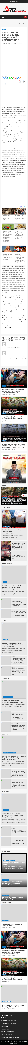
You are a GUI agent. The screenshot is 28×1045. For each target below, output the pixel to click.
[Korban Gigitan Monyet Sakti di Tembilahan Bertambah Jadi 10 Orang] (14, 690)
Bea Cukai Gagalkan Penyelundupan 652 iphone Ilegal (18, 557)
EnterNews (24, 1041)
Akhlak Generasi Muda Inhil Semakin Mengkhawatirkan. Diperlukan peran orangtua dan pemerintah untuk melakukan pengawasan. (8, 324)
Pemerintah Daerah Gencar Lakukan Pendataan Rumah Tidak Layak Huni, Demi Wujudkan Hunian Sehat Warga (18, 774)
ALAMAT (3, 1018)
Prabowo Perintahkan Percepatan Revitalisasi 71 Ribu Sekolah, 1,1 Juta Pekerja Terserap (12, 815)
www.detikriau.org (15, 107)
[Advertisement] (14, 60)
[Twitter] (5, 78)
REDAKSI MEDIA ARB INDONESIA (10, 1037)
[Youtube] (14, 78)
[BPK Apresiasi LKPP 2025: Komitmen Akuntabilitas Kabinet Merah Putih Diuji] (6, 841)
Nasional (6, 810)
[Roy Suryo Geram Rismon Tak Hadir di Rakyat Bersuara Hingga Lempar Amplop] (6, 831)
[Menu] (2, 17)
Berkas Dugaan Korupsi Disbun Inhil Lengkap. (21, 318)
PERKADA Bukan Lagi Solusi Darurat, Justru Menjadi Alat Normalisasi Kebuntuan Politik (12, 883)
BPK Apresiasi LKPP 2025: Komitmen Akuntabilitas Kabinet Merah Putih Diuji (17, 842)
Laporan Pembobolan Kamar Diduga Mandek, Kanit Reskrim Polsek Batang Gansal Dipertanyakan (12, 644)
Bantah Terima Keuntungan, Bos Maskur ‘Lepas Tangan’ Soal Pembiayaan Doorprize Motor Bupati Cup (13, 391)
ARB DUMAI (14, 1008)
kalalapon (10, 343)
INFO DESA (13, 752)
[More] (20, 78)
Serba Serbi (11, 860)
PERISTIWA (10, 696)
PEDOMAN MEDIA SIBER (7, 1032)
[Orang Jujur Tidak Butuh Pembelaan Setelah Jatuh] (14, 496)
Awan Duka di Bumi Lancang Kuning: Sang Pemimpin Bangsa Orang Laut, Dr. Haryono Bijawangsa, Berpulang (18, 546)
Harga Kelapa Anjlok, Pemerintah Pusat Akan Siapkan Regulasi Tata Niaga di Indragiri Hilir (13, 418)
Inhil (4, 29)
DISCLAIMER (4, 1026)
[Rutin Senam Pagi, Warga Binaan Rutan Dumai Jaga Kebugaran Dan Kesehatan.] (14, 994)
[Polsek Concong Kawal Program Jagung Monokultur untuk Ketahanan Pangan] (6, 784)
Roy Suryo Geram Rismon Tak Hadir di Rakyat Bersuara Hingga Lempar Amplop (18, 831)
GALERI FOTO (6, 752)
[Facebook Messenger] (18, 78)
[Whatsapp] (10, 78)
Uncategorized (6, 1001)
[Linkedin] (7, 78)
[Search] (23, 16)
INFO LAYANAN (5, 1029)
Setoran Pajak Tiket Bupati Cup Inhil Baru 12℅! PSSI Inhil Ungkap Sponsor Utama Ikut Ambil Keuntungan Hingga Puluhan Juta (14, 445)
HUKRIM (5, 639)
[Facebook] (3, 78)
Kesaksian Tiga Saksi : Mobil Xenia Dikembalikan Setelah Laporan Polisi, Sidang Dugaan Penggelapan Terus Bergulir (18, 671)
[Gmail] (16, 78)
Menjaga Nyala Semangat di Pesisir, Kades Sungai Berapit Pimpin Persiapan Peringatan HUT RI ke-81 (14, 758)
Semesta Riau (7, 526)
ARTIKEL (4, 499)
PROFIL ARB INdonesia (7, 1034)
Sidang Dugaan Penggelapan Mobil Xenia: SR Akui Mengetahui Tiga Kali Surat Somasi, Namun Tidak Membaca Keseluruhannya (18, 661)
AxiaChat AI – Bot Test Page (8, 1020)
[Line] (12, 78)
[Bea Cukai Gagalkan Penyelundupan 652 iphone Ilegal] (6, 556)
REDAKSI (5, 43)
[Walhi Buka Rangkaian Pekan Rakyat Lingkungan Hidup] (14, 519)
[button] (2, 17)
